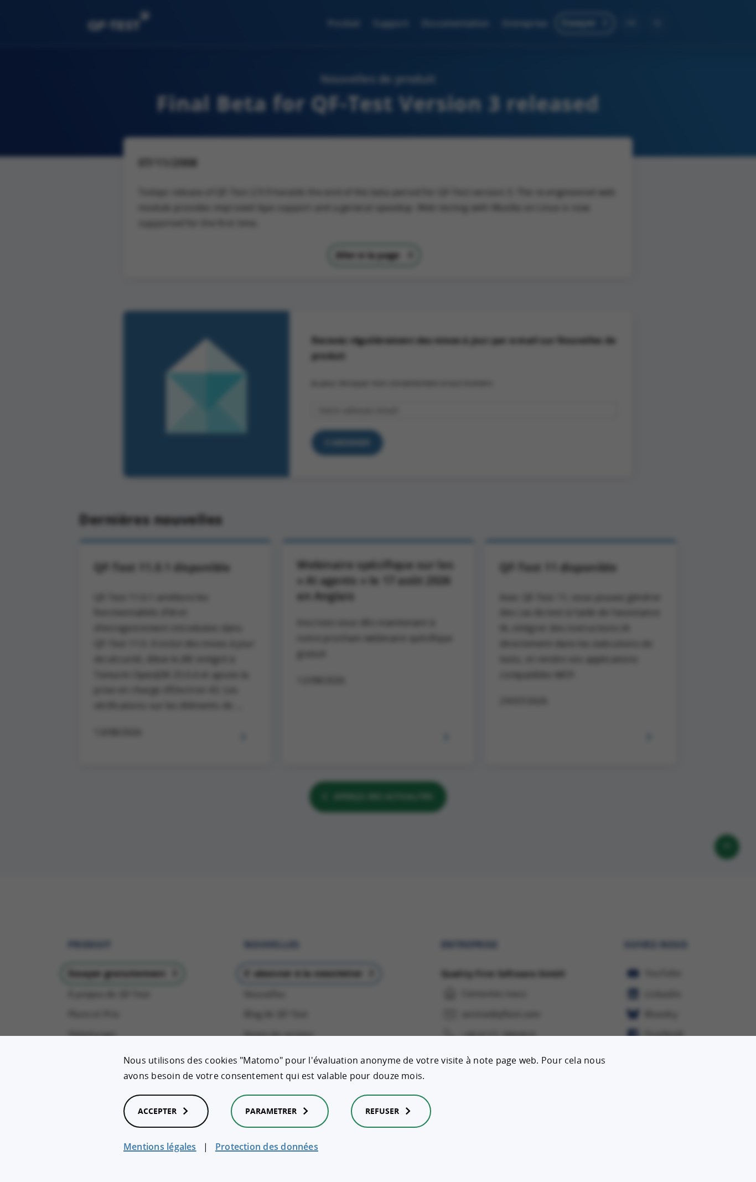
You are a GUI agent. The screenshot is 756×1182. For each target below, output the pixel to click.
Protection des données (266, 1146)
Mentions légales (159, 1146)
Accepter (157, 1111)
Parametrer (271, 1111)
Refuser (382, 1111)
